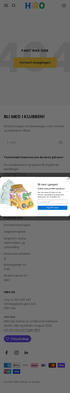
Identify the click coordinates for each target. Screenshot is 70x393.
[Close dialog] (68, 179)
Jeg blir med (52, 208)
